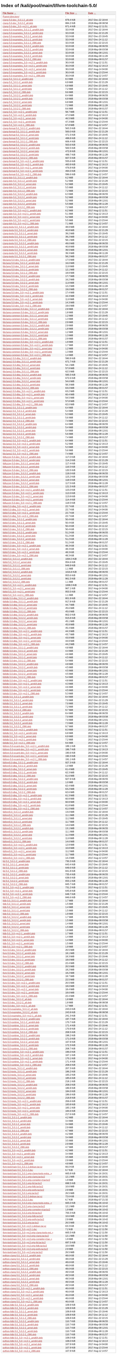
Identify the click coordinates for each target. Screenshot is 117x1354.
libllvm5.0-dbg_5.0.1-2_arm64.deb (20, 766)
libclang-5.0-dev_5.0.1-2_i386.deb (20, 273)
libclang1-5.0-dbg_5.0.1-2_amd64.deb (22, 358)
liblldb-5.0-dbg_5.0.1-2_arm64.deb (20, 601)
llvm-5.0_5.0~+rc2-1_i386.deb (18, 1163)
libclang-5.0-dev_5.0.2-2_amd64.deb (21, 276)
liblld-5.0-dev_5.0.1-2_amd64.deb (20, 519)
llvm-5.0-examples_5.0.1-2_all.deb (20, 1009)
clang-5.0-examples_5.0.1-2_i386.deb (22, 43)
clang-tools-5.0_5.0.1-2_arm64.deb (20, 230)
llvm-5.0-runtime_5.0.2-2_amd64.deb (21, 1035)
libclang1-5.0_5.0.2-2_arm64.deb (19, 427)
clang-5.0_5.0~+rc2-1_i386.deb (18, 125)
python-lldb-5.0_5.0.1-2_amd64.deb (21, 1305)
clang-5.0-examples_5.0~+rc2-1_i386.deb (24, 76)
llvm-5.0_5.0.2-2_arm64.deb (17, 1137)
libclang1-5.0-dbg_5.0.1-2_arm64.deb (22, 361)
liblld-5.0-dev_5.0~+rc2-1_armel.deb (21, 549)
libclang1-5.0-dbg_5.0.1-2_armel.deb (21, 365)
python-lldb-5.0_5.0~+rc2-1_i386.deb (21, 1351)
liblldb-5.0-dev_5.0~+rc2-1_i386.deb (21, 693)
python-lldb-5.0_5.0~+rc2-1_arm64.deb (22, 1341)
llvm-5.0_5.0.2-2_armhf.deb (16, 1144)
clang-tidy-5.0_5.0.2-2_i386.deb (19, 207)
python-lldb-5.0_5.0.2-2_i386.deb (19, 1334)
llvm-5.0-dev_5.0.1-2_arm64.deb (19, 953)
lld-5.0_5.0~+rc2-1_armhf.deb (18, 894)
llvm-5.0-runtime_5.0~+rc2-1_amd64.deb (23, 1052)
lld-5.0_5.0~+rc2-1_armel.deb (18, 891)
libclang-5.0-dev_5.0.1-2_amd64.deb (21, 260)
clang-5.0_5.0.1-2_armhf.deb (17, 89)
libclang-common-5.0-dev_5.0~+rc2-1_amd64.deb (28, 342)
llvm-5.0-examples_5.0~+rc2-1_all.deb (22, 1016)
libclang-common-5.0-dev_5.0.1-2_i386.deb (25, 322)
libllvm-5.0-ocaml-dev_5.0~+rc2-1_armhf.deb (25, 756)
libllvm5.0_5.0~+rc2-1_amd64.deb (20, 845)
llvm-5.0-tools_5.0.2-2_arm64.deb (20, 1088)
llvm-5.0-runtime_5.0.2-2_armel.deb (21, 1042)
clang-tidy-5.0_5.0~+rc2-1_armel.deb (21, 217)
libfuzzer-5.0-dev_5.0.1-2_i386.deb (20, 470)
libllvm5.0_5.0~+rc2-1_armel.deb (19, 851)
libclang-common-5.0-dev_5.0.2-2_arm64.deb (26, 329)
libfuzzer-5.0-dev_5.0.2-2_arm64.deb (21, 477)
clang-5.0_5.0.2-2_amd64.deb (18, 95)
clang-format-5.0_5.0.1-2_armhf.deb (21, 138)
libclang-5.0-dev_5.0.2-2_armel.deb (21, 283)
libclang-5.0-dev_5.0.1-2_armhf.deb (21, 269)
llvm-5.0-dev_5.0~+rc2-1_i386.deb (20, 996)
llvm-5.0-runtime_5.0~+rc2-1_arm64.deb (23, 1055)
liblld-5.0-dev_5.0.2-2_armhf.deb (19, 539)
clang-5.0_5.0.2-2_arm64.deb (18, 99)
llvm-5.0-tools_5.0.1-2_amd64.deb (20, 1068)
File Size (69, 13)
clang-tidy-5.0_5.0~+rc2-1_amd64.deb (22, 210)
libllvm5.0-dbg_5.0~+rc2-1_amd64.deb (22, 795)
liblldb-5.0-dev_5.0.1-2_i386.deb (19, 660)
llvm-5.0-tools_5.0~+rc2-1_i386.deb (21, 1114)
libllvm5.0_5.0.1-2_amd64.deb (18, 812)
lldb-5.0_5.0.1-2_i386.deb (16, 914)
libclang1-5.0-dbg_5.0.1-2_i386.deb (21, 371)
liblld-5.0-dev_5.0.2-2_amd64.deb (20, 532)
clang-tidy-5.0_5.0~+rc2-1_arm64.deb (22, 214)
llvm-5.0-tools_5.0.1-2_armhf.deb (19, 1078)
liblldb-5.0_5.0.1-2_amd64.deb (18, 697)
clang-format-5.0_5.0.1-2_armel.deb (21, 135)
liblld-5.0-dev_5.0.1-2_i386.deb (18, 529)
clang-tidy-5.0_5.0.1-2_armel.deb (19, 184)
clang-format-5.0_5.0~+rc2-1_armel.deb (23, 168)
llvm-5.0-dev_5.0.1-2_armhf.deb (19, 960)
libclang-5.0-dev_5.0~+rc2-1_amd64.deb (23, 292)
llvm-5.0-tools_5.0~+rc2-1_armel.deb (21, 1108)
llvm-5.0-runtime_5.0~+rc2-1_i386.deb (22, 1065)
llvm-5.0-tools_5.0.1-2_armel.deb (19, 1075)
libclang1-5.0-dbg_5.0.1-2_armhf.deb (21, 368)
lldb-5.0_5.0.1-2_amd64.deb (17, 900)
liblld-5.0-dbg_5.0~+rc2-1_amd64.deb (22, 506)
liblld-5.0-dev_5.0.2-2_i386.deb (18, 542)
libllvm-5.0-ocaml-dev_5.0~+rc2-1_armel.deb (25, 753)
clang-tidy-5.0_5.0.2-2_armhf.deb (19, 204)
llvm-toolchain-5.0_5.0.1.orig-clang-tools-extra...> (27, 1173)
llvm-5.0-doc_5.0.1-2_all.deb (17, 999)
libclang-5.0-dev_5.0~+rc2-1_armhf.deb (23, 302)
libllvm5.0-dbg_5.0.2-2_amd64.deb (20, 779)
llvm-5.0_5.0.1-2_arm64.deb (17, 1121)
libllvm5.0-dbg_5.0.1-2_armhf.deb (20, 772)
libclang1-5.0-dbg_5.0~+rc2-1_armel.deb (23, 398)
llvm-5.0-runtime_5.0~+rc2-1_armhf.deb (23, 1061)
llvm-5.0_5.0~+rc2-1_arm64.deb (19, 1154)
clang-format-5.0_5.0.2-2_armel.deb (21, 151)
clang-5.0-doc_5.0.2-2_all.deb (18, 23)
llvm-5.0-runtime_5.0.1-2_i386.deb (20, 1032)
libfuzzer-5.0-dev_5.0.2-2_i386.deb (20, 486)
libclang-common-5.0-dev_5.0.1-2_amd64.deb (26, 309)
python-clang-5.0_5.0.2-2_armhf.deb (21, 1282)
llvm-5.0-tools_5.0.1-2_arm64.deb (20, 1071)
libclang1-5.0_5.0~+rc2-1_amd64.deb (22, 440)
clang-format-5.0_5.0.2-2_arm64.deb (21, 148)
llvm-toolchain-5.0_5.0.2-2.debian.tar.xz (22, 1196)
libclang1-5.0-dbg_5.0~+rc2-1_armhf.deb (23, 401)
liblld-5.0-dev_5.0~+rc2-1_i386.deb (20, 555)
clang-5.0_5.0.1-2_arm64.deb (18, 82)
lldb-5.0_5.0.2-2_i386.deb (16, 930)
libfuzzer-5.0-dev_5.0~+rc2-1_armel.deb (23, 496)
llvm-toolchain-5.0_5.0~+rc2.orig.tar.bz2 (23, 1252)
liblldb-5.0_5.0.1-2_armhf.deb (17, 707)
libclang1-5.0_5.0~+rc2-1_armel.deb (21, 447)
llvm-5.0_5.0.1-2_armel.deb (16, 1124)
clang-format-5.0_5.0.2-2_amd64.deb (21, 145)
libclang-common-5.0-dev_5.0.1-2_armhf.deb (25, 319)
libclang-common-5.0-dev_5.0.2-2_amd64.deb (26, 325)
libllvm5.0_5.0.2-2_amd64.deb (18, 828)
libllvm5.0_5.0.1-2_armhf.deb (17, 822)
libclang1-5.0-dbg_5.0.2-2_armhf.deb (21, 385)
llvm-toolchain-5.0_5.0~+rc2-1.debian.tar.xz (24, 1226)
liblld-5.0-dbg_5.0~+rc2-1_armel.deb (21, 509)
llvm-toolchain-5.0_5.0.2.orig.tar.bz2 (21, 1222)
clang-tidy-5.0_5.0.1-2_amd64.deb (20, 177)
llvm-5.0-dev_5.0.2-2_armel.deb (19, 973)
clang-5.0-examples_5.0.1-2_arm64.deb (23, 33)
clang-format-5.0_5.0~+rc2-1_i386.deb (22, 174)
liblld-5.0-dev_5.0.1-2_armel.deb (19, 523)
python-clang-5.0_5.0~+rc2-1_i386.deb (22, 1301)
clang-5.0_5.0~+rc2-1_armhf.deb (19, 122)
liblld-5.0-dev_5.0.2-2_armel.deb (19, 536)
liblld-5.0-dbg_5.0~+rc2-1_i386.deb (20, 516)
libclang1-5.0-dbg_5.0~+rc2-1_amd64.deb (24, 391)
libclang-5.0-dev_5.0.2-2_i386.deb (20, 289)
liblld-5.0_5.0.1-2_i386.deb (16, 569)
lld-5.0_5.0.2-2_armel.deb (16, 877)
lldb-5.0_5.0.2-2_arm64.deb (17, 920)
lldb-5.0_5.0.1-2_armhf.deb (16, 910)
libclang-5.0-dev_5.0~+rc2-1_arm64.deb (23, 296)
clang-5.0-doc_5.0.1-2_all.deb (18, 20)
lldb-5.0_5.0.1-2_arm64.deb (17, 904)
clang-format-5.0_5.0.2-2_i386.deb (20, 158)
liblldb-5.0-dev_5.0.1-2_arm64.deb (20, 651)
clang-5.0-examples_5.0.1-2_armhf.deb (22, 39)
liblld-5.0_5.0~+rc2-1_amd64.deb (19, 585)
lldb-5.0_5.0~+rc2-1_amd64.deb (19, 933)
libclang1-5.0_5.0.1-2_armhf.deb (19, 417)
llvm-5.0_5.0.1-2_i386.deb (16, 1130)
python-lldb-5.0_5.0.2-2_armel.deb (20, 1328)
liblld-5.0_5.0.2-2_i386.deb (16, 582)
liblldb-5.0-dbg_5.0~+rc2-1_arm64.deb (22, 634)
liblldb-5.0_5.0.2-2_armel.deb (17, 720)
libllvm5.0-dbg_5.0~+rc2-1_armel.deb (22, 802)
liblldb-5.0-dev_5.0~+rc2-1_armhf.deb (22, 690)
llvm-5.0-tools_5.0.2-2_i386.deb (19, 1098)
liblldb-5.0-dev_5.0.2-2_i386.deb (19, 677)
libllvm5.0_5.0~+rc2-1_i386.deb (19, 858)
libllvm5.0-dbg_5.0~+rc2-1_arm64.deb (22, 799)
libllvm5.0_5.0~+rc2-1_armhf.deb (19, 854)
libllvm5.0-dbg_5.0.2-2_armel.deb (20, 786)
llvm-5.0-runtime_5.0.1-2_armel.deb (21, 1025)
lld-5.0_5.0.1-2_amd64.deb (16, 861)
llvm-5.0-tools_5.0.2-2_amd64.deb (20, 1085)
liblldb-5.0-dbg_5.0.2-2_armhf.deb (20, 624)
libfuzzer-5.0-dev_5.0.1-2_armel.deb (21, 463)
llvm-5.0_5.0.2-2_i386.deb (16, 1147)
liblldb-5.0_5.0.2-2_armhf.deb (17, 723)
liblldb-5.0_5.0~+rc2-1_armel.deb (19, 736)
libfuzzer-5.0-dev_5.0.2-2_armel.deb (21, 480)
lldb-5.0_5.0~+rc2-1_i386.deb (18, 947)
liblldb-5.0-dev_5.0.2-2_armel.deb (20, 670)
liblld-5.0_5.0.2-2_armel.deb (17, 575)
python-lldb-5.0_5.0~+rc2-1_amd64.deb (23, 1338)
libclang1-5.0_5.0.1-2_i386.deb (18, 421)
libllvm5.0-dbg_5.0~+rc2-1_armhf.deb (22, 805)
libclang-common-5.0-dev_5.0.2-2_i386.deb (25, 338)
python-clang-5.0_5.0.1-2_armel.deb (21, 1262)
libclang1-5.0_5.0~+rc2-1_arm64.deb (21, 444)
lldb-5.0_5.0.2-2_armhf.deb (16, 927)
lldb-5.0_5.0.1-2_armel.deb (16, 907)
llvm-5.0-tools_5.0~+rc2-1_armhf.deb (21, 1111)
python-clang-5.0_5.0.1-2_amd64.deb (22, 1255)
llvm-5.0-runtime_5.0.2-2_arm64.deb (21, 1039)
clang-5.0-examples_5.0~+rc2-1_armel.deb (24, 69)
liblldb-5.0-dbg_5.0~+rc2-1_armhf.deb (22, 641)
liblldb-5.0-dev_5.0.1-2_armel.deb (20, 654)
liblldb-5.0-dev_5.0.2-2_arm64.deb (20, 667)
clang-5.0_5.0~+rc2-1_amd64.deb (20, 112)
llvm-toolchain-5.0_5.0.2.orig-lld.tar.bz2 (22, 1213)
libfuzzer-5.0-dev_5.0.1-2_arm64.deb (21, 460)
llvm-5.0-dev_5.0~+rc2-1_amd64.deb (21, 983)
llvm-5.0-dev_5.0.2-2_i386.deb (18, 979)
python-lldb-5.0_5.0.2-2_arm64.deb (20, 1324)
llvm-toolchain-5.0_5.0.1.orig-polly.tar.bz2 (23, 1190)
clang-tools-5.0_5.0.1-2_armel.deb (20, 233)
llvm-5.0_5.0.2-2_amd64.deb (17, 1134)
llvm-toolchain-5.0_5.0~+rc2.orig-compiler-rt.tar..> (27, 1239)
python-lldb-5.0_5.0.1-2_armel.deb (20, 1311)
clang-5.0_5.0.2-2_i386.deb (17, 108)
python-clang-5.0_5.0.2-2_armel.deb (21, 1278)
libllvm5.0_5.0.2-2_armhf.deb (17, 838)
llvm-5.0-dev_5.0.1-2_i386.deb (18, 963)
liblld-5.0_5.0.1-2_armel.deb (17, 562)
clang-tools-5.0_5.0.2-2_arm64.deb (20, 246)
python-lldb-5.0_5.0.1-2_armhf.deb (20, 1315)
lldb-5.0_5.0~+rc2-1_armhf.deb (18, 943)
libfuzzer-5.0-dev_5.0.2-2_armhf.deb (21, 483)
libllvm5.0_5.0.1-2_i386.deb (17, 825)
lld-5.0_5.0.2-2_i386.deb (15, 884)
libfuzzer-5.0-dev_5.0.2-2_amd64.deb (22, 473)
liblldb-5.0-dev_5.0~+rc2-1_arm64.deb (22, 684)
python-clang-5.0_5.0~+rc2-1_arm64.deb (23, 1292)
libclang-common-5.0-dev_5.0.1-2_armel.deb (25, 316)
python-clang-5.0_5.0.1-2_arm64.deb (21, 1259)
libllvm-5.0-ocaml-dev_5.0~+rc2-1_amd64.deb (26, 746)
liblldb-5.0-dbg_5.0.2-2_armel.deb (20, 621)
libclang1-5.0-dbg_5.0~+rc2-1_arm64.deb (24, 394)
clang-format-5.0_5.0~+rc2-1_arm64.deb (23, 164)
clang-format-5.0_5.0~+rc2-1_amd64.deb (23, 161)
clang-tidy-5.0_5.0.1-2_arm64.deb (20, 181)
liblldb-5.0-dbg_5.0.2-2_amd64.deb (20, 615)
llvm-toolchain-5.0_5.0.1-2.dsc (18, 1170)
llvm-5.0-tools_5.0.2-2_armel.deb (19, 1091)
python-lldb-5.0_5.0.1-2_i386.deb (19, 1318)
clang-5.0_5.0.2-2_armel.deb (17, 102)
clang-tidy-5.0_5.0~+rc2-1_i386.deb (21, 223)
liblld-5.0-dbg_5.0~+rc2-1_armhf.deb (21, 513)
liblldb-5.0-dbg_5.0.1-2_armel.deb (20, 605)
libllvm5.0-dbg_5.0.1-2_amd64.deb (20, 762)
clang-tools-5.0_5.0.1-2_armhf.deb (20, 237)
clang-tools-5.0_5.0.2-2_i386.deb (19, 256)
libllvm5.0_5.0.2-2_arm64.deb (18, 831)
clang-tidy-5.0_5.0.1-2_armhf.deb (19, 187)
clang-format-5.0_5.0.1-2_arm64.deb (21, 131)
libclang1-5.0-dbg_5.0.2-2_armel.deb (21, 381)
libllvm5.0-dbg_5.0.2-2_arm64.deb (20, 782)
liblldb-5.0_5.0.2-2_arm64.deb (18, 716)
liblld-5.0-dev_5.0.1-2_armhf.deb (19, 526)
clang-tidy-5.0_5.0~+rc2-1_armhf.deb (21, 220)
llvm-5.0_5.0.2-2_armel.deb (16, 1140)
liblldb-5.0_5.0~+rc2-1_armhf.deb (19, 739)
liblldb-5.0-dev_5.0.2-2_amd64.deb (20, 664)
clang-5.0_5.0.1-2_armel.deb (17, 85)
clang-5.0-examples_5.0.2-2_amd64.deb (23, 46)
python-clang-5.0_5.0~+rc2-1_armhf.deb (23, 1298)
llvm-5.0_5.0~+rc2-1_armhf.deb (18, 1160)
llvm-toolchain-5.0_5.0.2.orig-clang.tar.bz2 (24, 1206)
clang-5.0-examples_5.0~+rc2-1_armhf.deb (24, 72)
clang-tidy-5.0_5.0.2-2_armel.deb (19, 200)
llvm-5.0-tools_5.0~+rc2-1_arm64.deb (22, 1104)
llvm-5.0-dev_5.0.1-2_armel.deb (19, 956)
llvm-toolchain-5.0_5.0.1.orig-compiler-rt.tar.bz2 (26, 1180)
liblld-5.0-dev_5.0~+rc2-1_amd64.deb (22, 546)
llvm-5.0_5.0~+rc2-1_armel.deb (18, 1157)
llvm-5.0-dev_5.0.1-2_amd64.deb (19, 950)
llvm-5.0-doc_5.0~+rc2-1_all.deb (19, 1006)
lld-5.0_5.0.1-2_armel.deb (16, 864)
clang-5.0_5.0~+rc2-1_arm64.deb (19, 115)
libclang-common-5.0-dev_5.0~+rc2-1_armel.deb (27, 348)
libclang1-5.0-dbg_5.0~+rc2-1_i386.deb (23, 404)
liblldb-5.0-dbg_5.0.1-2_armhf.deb (20, 608)
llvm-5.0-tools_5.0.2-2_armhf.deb (19, 1094)
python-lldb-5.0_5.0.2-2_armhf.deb (20, 1331)
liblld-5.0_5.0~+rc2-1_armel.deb (19, 588)
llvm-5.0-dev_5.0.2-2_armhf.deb (19, 976)
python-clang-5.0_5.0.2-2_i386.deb (20, 1285)
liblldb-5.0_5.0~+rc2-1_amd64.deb (20, 730)
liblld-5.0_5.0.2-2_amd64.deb (17, 572)
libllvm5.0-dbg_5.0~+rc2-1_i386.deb (21, 808)
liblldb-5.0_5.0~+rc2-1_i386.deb (19, 743)
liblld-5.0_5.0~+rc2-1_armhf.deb (19, 591)
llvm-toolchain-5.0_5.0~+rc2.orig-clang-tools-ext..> (28, 1232)
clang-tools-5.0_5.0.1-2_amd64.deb (21, 227)
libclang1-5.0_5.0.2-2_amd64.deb (20, 424)
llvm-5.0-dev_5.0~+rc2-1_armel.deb (21, 989)
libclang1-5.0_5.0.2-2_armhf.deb (19, 434)
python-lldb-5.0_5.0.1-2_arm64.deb (20, 1308)
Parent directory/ (11, 16)
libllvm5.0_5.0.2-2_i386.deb (17, 841)
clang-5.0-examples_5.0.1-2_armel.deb (22, 36)
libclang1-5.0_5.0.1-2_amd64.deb (20, 407)
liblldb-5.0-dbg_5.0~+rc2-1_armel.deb (22, 638)
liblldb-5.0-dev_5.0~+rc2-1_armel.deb (22, 687)
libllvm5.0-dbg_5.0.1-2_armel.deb (20, 769)
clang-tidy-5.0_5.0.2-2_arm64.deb (20, 197)
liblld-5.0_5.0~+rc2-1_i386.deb (18, 595)
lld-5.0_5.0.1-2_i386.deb (15, 871)
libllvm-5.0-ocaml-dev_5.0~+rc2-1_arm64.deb (26, 749)
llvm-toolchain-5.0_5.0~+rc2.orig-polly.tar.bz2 (25, 1249)
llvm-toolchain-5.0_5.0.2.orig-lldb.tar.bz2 (23, 1216)
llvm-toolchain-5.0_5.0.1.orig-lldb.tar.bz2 (23, 1186)
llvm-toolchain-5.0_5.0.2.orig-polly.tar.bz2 (23, 1219)
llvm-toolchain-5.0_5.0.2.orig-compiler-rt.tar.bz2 (26, 1209)
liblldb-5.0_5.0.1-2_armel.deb (17, 703)
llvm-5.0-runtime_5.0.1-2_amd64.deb (21, 1019)
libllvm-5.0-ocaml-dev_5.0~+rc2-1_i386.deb (25, 759)
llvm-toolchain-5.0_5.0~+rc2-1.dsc (20, 1229)
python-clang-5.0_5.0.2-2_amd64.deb (22, 1272)
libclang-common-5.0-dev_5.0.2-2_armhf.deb (25, 335)
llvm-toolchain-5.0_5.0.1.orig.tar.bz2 (21, 1193)
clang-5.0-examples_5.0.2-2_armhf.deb (22, 56)
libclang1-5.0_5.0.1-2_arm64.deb (19, 411)
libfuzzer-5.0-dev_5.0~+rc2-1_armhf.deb (23, 499)
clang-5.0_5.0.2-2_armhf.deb (17, 105)
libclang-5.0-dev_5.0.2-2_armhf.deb (21, 286)
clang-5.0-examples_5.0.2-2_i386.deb (22, 59)
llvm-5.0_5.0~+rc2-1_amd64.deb (19, 1150)
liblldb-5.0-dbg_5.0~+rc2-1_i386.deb (21, 644)
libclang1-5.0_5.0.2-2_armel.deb (19, 430)
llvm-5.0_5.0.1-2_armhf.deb (16, 1127)
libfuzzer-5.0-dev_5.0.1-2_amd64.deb (22, 457)
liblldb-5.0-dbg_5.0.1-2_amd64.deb (20, 598)
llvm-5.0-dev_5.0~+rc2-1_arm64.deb (21, 986)
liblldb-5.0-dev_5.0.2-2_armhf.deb (20, 674)
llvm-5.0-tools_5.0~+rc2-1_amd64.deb (22, 1101)
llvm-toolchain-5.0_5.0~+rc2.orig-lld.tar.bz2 (24, 1242)
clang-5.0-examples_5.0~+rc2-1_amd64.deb (25, 62)
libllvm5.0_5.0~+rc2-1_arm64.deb (20, 848)
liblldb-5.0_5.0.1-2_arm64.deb (18, 700)
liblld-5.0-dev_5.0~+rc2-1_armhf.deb (21, 552)
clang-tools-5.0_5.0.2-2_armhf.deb (20, 253)
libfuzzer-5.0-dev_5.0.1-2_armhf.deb (21, 467)
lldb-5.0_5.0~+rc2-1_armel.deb (18, 940)
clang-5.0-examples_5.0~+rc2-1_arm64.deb (25, 66)
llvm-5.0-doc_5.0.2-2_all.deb (17, 1002)
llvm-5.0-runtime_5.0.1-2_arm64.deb (21, 1022)
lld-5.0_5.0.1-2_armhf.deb (16, 868)
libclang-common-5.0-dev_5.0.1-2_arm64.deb (26, 312)
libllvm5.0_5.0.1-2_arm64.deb (18, 815)
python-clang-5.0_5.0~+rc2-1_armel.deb (23, 1295)
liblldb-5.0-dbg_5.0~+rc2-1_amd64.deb (22, 631)
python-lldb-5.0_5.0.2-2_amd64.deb (21, 1321)
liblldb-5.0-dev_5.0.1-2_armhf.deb (20, 657)
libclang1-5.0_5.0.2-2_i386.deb (18, 437)
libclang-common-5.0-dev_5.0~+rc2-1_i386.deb (27, 355)
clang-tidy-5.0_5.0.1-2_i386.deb (19, 191)
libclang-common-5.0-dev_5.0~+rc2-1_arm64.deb (28, 345)
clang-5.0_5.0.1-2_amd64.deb (18, 79)
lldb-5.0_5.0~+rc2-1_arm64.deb (19, 937)
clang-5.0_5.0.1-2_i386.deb (17, 92)
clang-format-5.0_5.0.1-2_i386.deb (20, 141)
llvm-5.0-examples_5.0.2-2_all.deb (20, 1012)
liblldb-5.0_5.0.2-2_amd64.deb (18, 713)
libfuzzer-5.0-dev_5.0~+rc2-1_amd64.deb (23, 490)
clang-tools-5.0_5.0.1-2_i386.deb (19, 240)
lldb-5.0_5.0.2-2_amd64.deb (17, 917)
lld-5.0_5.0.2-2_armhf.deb (16, 881)
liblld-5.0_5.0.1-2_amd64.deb (17, 559)
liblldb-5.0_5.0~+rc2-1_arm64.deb (20, 733)
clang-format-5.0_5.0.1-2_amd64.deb (21, 128)
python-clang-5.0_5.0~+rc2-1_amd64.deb (24, 1288)
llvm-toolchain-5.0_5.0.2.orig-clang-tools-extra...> (27, 1203)
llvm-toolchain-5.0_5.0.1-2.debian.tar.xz (22, 1167)
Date (90, 13)
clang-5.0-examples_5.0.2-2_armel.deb (22, 53)
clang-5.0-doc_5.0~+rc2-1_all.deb (20, 26)
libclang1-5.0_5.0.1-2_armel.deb (19, 414)
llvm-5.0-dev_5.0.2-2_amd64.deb (19, 966)
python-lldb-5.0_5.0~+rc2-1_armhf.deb (22, 1347)
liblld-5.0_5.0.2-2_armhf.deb (17, 578)
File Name (8, 13)
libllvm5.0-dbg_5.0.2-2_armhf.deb (20, 789)
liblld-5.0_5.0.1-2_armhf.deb (17, 565)
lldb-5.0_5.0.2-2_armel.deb (16, 923)
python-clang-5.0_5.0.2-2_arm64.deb (21, 1275)
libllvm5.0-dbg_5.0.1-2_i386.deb (19, 776)
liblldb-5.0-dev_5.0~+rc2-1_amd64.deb (22, 680)
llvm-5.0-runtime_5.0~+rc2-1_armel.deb (23, 1058)
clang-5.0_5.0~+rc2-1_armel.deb (19, 118)
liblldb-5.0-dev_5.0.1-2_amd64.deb (20, 647)
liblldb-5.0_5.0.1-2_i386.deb (17, 710)
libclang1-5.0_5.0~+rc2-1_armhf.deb (21, 450)
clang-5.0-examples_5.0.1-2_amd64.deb (23, 29)
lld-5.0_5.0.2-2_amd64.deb (16, 874)
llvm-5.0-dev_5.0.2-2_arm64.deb (19, 969)
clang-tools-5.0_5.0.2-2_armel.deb (20, 250)
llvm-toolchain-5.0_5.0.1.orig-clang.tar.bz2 (24, 1177)
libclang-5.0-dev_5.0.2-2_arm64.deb (21, 279)
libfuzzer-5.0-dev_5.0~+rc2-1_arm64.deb (23, 493)
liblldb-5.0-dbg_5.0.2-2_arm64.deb (20, 618)
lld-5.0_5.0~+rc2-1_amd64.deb (18, 887)
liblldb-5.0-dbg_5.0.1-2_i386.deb (19, 611)
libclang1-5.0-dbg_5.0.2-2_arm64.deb (22, 378)
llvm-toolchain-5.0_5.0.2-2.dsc (18, 1200)
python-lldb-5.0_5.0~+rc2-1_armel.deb (22, 1344)
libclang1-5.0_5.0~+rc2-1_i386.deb (20, 454)
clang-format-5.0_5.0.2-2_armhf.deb (21, 154)
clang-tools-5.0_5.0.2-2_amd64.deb (21, 243)
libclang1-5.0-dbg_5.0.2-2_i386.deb (21, 388)
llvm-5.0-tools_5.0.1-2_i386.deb (19, 1081)
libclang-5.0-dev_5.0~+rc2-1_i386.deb (22, 306)
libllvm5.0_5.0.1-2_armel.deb (17, 818)
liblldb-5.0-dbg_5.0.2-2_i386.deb (19, 628)
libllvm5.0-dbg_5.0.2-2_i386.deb (19, 792)
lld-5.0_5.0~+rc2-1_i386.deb (17, 897)
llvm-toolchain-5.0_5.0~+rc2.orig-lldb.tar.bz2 (25, 1246)
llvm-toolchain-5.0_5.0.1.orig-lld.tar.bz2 (22, 1183)
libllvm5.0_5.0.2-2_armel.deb (17, 835)
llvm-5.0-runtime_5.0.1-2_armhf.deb (21, 1029)
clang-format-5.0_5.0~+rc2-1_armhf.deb (23, 171)
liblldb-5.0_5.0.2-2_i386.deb (17, 726)
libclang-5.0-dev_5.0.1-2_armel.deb (21, 266)
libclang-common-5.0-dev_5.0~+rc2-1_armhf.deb (27, 352)
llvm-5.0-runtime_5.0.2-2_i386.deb (20, 1048)
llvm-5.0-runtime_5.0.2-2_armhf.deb (21, 1045)
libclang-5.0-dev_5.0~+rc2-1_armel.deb (23, 299)
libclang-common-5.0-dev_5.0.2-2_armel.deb (25, 332)
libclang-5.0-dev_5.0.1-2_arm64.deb (21, 263)
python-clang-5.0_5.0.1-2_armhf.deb (21, 1265)
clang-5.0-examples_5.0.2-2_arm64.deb (23, 49)
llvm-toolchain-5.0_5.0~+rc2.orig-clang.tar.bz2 (26, 1236)
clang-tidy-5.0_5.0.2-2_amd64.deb (20, 194)
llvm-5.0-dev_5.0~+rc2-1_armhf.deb (21, 992)
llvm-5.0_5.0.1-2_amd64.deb (17, 1117)
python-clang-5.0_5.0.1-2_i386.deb (20, 1269)
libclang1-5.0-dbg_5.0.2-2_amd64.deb (22, 375)
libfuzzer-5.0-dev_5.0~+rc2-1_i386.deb (22, 503)
